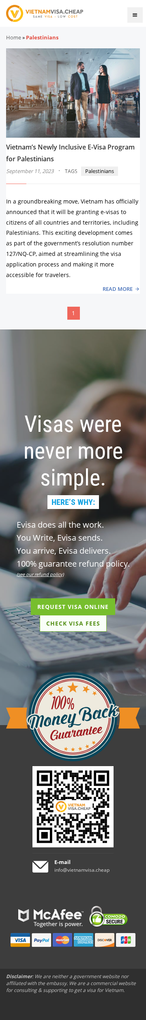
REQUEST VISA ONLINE (73, 607)
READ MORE (118, 288)
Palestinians (99, 171)
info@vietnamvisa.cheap (82, 869)
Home (13, 37)
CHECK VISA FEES (73, 623)
